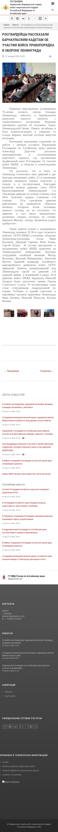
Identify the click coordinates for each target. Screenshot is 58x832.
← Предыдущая (11, 371)
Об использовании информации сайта (18, 766)
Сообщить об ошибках (11, 774)
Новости (8, 692)
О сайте (5, 762)
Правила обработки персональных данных (20, 770)
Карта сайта (9, 696)
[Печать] (50, 56)
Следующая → (47, 371)
